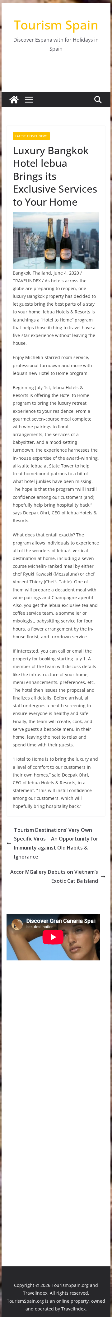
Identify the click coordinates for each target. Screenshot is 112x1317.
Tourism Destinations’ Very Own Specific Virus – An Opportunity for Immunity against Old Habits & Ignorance (56, 843)
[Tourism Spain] (14, 99)
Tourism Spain (56, 24)
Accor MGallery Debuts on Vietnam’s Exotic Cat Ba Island (54, 876)
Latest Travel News (31, 136)
